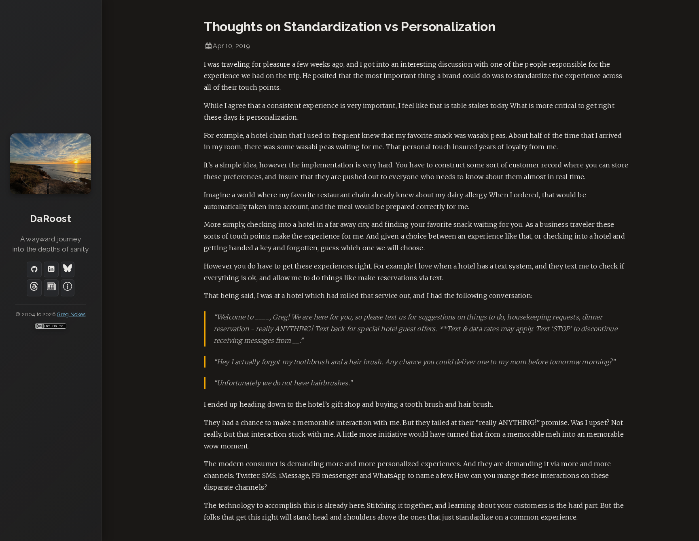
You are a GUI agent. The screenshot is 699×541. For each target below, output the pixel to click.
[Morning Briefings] (51, 287)
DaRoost (50, 218)
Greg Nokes (71, 314)
